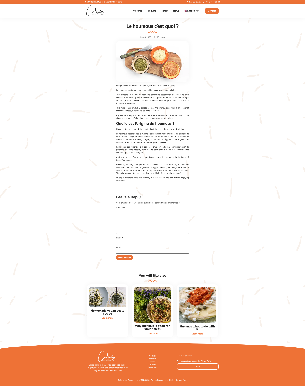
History (164, 11)
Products (151, 11)
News (176, 11)
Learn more (108, 318)
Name (119, 238)
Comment (121, 207)
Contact (212, 11)
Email (119, 247)
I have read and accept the (195, 361)
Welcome (137, 11)
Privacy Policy (206, 361)
